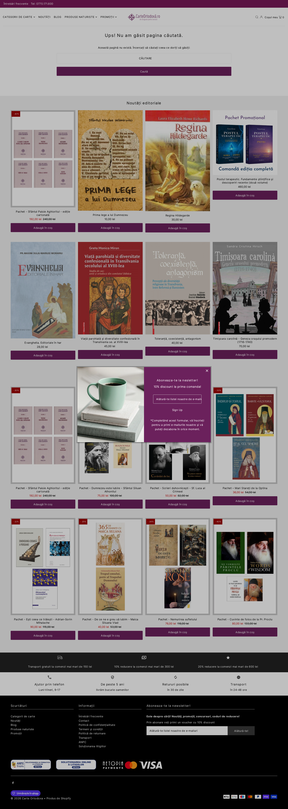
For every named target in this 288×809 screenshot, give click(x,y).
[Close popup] (207, 371)
